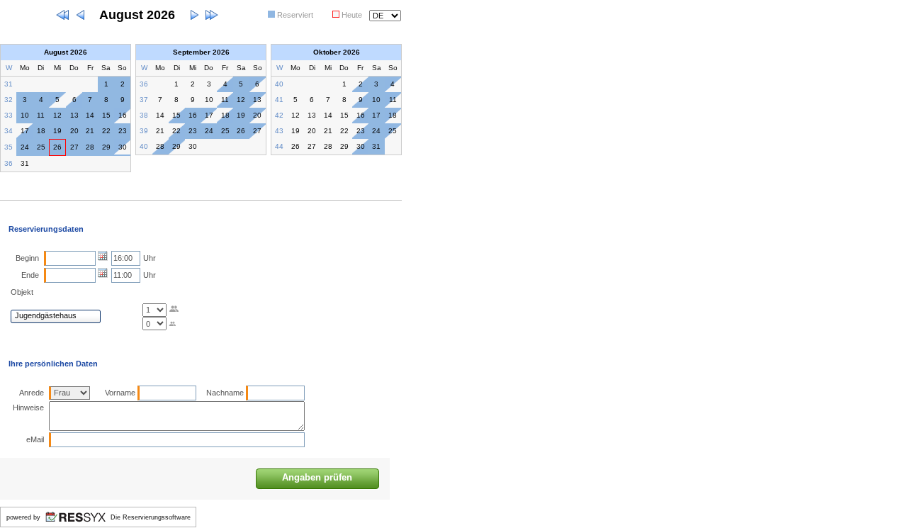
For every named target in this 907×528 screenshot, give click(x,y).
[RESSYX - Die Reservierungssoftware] (75, 524)
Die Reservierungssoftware (151, 517)
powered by (23, 517)
